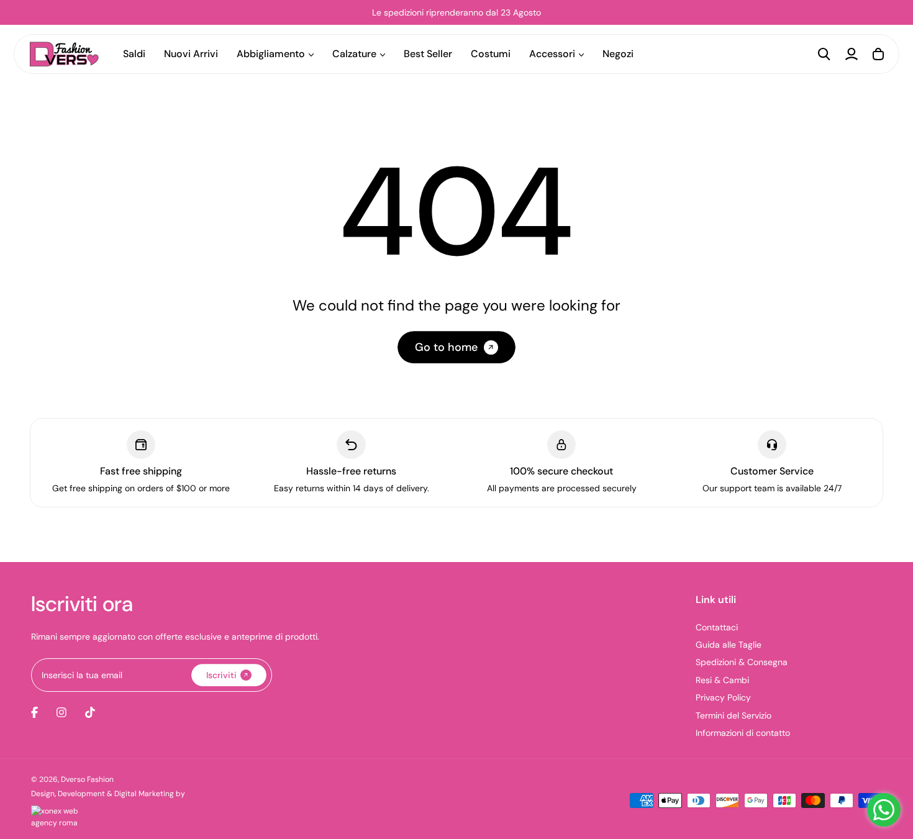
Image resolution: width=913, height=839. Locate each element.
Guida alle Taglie (728, 644)
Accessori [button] (552, 53)
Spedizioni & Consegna (742, 662)
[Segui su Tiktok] (90, 712)
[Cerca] (824, 54)
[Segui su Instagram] (61, 712)
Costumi (491, 53)
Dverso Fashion (87, 779)
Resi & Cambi (722, 680)
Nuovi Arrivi (191, 53)
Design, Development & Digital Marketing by (108, 794)
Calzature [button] (354, 53)
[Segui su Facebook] (34, 712)
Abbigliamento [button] (271, 53)
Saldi (134, 53)
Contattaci (717, 627)
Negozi (618, 53)
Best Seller (428, 53)
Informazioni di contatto (743, 732)
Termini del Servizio (733, 715)
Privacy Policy (723, 697)
